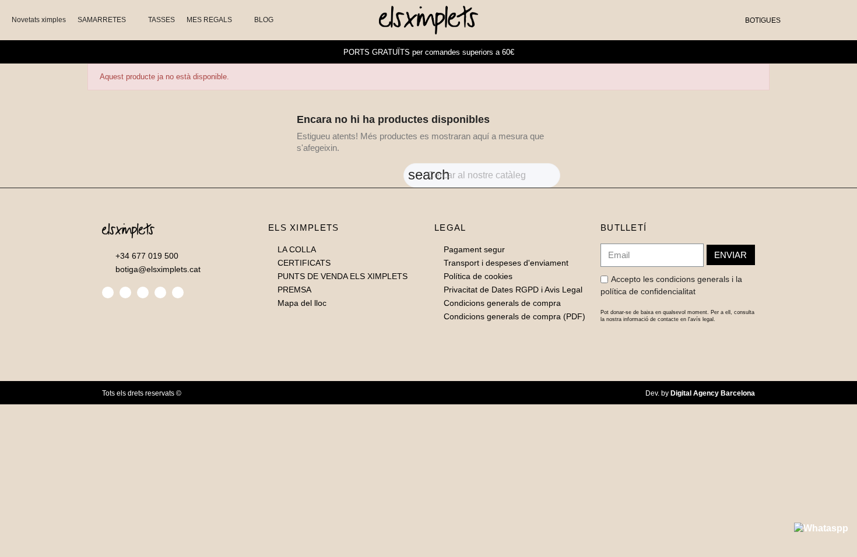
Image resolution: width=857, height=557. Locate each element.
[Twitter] (125, 292)
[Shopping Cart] (832, 20)
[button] (796, 20)
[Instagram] (143, 292)
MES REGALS (209, 20)
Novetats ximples (39, 20)
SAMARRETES (102, 20)
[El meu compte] (815, 19)
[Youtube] (178, 292)
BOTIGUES (763, 20)
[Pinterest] (160, 292)
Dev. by (700, 393)
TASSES (161, 20)
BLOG (263, 20)
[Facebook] (108, 292)
